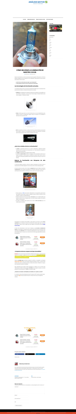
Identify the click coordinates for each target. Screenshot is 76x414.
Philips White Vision (18, 261)
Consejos (50, 47)
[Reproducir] (50, 30)
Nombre (16, 395)
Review (50, 55)
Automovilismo (51, 37)
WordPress (44, 411)
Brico (50, 39)
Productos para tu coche (40, 19)
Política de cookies (49, 19)
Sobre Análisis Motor (31, 19)
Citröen (50, 42)
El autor (24, 19)
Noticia (50, 52)
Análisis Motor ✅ (38, 2)
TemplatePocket (37, 411)
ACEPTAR (38, 413)
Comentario (17, 386)
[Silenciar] (59, 30)
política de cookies (55, 412)
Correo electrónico (18, 398)
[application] (55, 28)
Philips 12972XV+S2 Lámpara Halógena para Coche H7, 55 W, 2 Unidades (25, 238)
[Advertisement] (38, 10)
